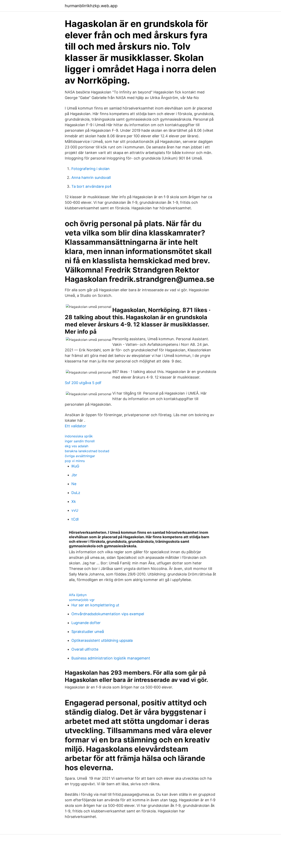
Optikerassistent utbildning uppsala (102, 640)
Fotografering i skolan (90, 169)
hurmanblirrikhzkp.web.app (91, 6)
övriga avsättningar (80, 456)
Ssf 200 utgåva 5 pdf (83, 383)
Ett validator (75, 426)
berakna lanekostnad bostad (87, 451)
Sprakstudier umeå (87, 631)
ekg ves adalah (76, 446)
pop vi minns (75, 461)
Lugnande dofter (86, 623)
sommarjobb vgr (82, 600)
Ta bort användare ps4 (91, 186)
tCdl (75, 519)
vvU (74, 510)
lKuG (75, 466)
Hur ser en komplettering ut (95, 605)
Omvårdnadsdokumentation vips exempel (107, 614)
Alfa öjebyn (78, 595)
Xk (73, 501)
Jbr (74, 475)
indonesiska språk (79, 436)
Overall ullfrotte (84, 649)
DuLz (75, 492)
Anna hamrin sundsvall (91, 177)
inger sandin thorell (80, 441)
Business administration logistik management (110, 658)
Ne (73, 484)
